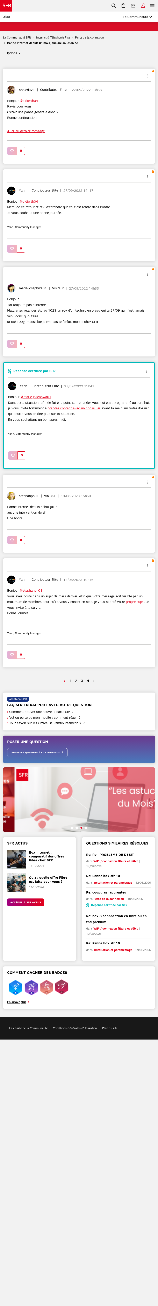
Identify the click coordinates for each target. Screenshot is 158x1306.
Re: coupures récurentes (106, 892)
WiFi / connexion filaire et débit (115, 861)
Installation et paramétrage (112, 882)
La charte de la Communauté (28, 1028)
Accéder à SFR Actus (25, 902)
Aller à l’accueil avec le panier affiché (123, 6)
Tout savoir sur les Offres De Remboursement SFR (47, 723)
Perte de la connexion (89, 37)
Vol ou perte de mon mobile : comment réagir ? (45, 718)
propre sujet (135, 602)
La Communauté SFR (17, 37)
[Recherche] (113, 6)
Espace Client (143, 6)
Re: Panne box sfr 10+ (104, 876)
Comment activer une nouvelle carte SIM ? (41, 712)
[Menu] (153, 6)
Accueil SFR (6, 6)
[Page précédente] (64, 681)
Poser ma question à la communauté (37, 752)
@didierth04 (29, 101)
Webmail (133, 6)
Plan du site (109, 1028)
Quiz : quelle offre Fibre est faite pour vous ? (48, 879)
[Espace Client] (143, 6)
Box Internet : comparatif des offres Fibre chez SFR (46, 856)
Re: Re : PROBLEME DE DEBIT (110, 855)
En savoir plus (16, 1002)
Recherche (113, 6)
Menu (152, 6)
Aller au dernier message (26, 131)
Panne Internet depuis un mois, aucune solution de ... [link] (44, 43)
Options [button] (11, 53)
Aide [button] (6, 17)
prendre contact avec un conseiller (74, 408)
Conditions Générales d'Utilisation (75, 1028)
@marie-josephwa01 (36, 397)
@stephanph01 (31, 590)
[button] (12, 151)
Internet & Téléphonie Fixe (53, 37)
